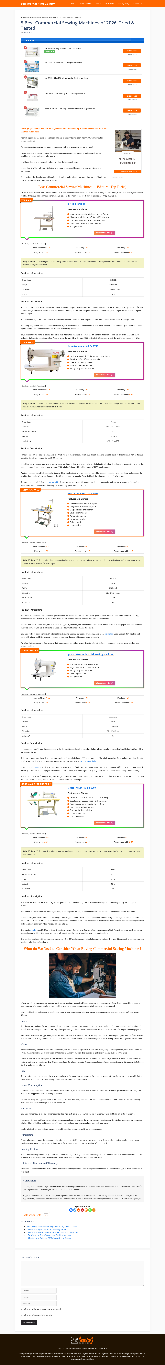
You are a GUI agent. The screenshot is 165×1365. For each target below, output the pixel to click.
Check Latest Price (103, 233)
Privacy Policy (123, 3)
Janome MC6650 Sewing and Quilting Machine (64, 93)
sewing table (54, 482)
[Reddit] (78, 1210)
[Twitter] (74, 1210)
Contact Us (137, 3)
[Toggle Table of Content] (44, 1215)
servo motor (109, 633)
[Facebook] (71, 1210)
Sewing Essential (85, 3)
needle (33, 929)
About (98, 3)
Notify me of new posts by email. (37, 1315)
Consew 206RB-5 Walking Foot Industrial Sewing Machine (69, 108)
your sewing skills (88, 761)
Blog (72, 3)
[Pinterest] (82, 1210)
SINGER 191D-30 (76, 203)
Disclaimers (109, 3)
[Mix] (86, 1210)
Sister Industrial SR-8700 (82, 787)
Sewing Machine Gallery (38, 3)
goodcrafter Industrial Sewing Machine (91, 654)
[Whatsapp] (90, 1210)
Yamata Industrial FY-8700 (83, 346)
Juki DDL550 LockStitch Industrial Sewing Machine (66, 78)
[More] (94, 1210)
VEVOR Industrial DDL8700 (83, 493)
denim (38, 767)
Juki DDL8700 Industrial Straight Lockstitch (63, 62)
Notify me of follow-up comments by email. (42, 1309)
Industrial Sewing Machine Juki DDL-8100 (62, 48)
